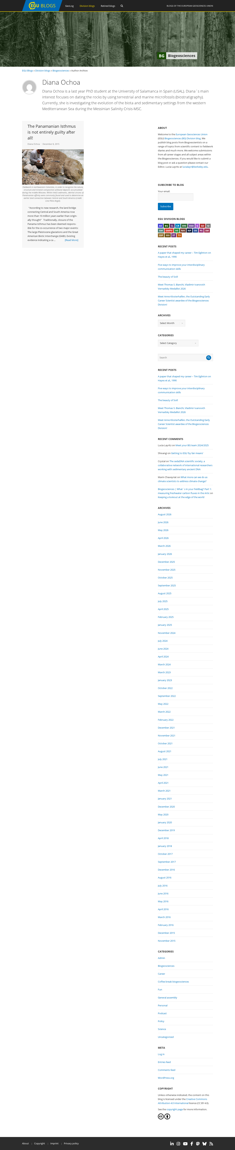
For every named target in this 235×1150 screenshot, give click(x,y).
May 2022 (163, 703)
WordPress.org (166, 1077)
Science (162, 1029)
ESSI (191, 225)
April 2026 (163, 538)
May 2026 (163, 530)
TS (179, 235)
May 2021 (163, 775)
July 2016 (162, 885)
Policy (161, 1021)
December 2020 (166, 806)
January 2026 (165, 554)
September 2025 (167, 585)
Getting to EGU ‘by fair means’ (187, 453)
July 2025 (162, 601)
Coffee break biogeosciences (173, 981)
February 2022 (165, 719)
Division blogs (87, 6)
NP (189, 230)
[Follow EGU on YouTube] (185, 1144)
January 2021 (165, 798)
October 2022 (165, 688)
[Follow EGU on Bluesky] (205, 1144)
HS (176, 230)
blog (198, 138)
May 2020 (163, 814)
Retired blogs (108, 6)
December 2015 (166, 933)
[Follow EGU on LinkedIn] (172, 1144)
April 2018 (163, 838)
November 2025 (166, 569)
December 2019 (166, 830)
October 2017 (165, 854)
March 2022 (164, 711)
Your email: (164, 191)
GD (202, 225)
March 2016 (164, 917)
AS (160, 225)
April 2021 (163, 782)
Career (161, 973)
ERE (184, 225)
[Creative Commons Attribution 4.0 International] (161, 1118)
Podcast (162, 1013)
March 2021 (164, 790)
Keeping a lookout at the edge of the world (181, 497)
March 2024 (164, 664)
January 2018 (165, 846)
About (25, 1143)
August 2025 (164, 593)
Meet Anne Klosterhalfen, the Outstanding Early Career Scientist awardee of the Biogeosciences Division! (184, 300)
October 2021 (165, 743)
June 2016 (163, 893)
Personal (162, 1005)
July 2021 (162, 759)
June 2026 (163, 522)
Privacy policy (71, 1143)
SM (207, 230)
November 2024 (166, 633)
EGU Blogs (27, 70)
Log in (161, 1054)
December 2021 (166, 727)
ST (173, 235)
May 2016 (163, 901)
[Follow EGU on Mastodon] (198, 1144)
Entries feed (164, 1062)
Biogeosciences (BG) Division (179, 138)
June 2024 (163, 648)
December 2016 (166, 869)
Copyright (39, 1143)
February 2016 (165, 925)
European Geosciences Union (197, 5)
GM (161, 230)
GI (208, 225)
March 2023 (164, 672)
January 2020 (165, 822)
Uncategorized (166, 1037)
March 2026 (164, 546)
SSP (161, 235)
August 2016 (164, 877)
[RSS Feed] (211, 1144)
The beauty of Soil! (168, 276)
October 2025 (165, 577)
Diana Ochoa (34, 144)
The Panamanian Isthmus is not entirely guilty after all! (52, 132)
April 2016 (163, 909)
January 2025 (165, 624)
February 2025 (165, 617)
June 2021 (163, 767)
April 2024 (163, 656)
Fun (160, 989)
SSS (168, 235)
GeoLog (69, 6)
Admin (161, 958)
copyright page (175, 1109)
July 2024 (162, 640)
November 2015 (166, 940)
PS (201, 230)
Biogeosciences (61, 70)
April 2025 (163, 609)
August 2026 (164, 514)
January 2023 (165, 680)
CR (177, 225)
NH (183, 230)
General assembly (167, 997)
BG (166, 225)
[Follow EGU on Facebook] (192, 1144)
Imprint (54, 1143)
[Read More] (71, 240)
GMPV (169, 230)
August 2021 (164, 751)
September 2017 (167, 861)
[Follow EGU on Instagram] (178, 1144)
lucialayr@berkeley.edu (195, 166)
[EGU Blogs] (42, 10)
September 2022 (167, 696)
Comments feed (166, 1070)
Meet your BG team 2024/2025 (192, 445)
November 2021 (166, 735)
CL (172, 225)
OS (195, 230)
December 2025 (166, 561)
